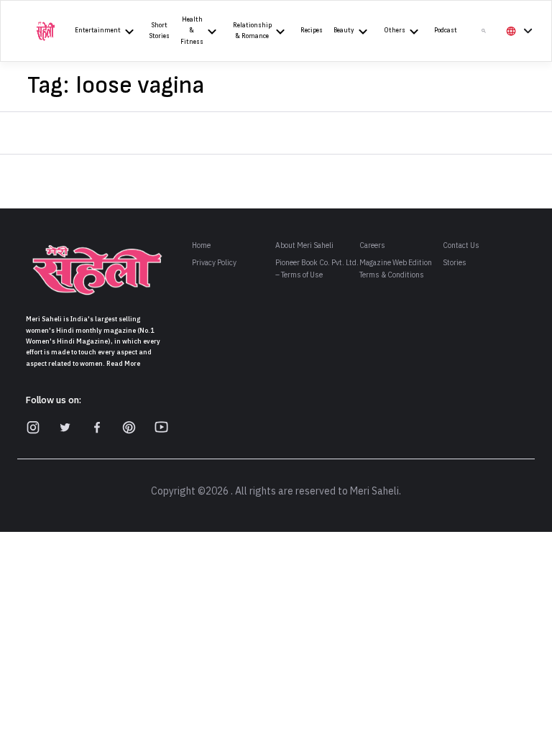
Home (201, 245)
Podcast (445, 30)
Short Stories (160, 31)
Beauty (344, 30)
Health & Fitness (191, 31)
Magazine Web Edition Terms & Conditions (395, 268)
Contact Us (461, 245)
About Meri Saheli (304, 245)
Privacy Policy (214, 262)
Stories (454, 262)
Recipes (311, 30)
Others (394, 30)
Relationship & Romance (252, 31)
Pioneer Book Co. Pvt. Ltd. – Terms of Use (317, 268)
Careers (372, 245)
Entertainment (98, 30)
